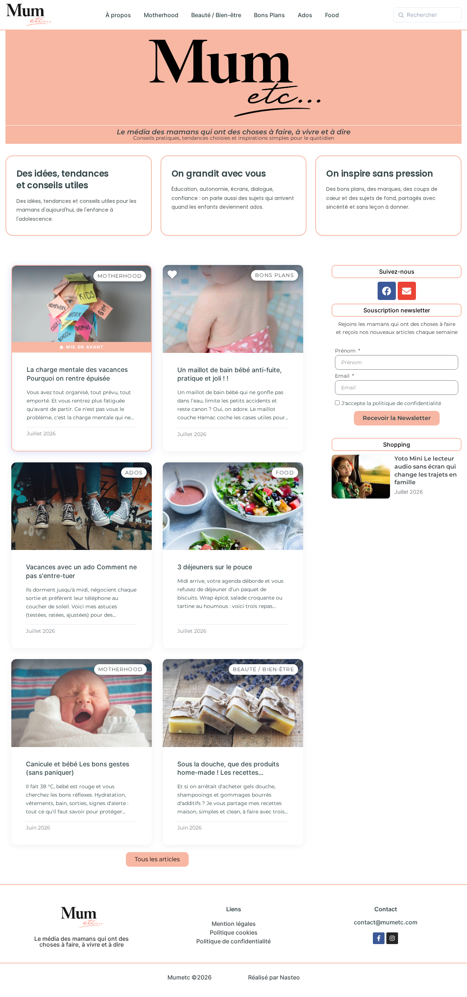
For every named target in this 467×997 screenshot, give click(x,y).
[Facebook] (387, 291)
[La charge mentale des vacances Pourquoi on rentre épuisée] (81, 309)
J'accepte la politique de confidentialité (391, 403)
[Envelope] (407, 291)
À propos (118, 15)
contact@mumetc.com (385, 922)
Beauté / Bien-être (216, 15)
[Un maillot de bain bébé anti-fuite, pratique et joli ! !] (233, 309)
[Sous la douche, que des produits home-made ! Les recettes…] (233, 703)
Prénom (346, 351)
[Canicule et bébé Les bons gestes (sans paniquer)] (81, 703)
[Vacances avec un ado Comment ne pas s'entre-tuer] (81, 506)
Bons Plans (269, 15)
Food (332, 15)
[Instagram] (392, 938)
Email (343, 376)
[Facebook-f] (379, 938)
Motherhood (161, 15)
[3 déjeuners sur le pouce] (233, 506)
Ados (305, 15)
